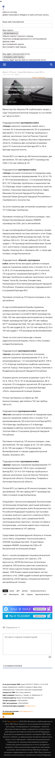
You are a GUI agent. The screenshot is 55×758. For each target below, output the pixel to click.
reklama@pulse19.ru (26, 711)
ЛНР (5, 594)
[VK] (19, 599)
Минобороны (14, 594)
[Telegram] (3, 6)
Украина (30, 594)
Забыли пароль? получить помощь (18, 36)
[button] (4, 64)
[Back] (3, 9)
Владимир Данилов (12, 94)
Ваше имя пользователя (13, 22)
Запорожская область (38, 591)
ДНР (18, 591)
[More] (25, 599)
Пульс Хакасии (12, 721)
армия (12, 591)
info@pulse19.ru (30, 706)
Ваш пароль (8, 30)
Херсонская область (42, 594)
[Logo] (14, 71)
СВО (22, 594)
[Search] (51, 64)
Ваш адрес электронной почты (16, 54)
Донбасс (25, 591)
